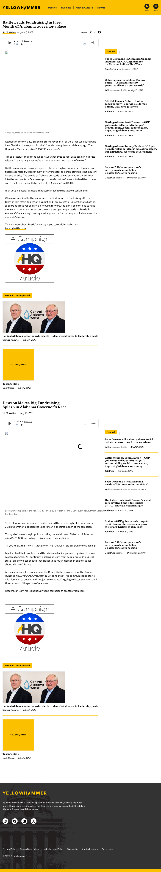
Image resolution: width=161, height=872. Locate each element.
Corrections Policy (29, 849)
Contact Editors (90, 849)
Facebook (99, 32)
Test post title (11, 383)
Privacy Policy (10, 849)
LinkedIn (95, 32)
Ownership (72, 849)
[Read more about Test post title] (18, 365)
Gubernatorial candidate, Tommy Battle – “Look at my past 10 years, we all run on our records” (125, 82)
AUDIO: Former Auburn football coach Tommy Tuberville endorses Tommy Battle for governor (126, 103)
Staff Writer (9, 32)
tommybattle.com (15, 228)
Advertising (107, 849)
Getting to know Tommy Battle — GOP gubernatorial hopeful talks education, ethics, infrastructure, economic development (131, 149)
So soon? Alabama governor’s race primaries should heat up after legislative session (123, 170)
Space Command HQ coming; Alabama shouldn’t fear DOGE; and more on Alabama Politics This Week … (128, 61)
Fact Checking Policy (53, 849)
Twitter (90, 32)
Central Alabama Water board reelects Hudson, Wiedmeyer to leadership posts (50, 335)
